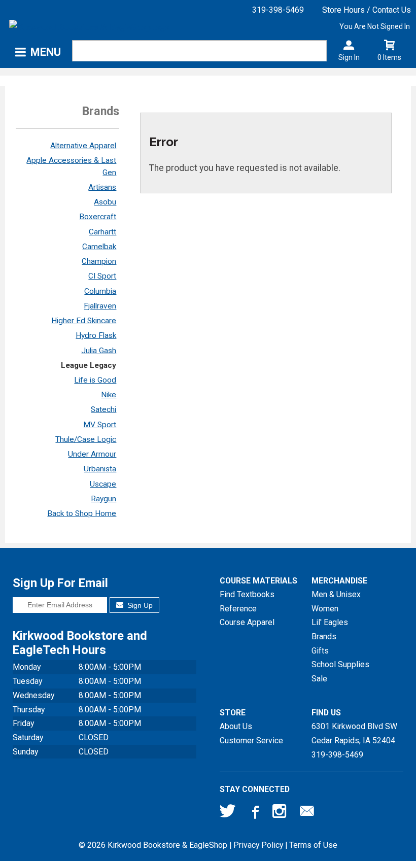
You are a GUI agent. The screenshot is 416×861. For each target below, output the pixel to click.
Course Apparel (247, 622)
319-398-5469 (278, 10)
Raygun (103, 498)
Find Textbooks (247, 594)
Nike (108, 394)
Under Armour (92, 454)
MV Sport (99, 424)
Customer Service (251, 740)
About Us (236, 726)
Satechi (103, 409)
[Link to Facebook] (254, 813)
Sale (319, 678)
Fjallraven (100, 306)
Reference (238, 608)
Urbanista (100, 468)
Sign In (349, 57)
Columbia (100, 291)
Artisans (102, 187)
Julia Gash (98, 350)
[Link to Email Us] (307, 813)
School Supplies (340, 664)
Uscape (103, 484)
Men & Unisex (336, 594)
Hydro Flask (96, 335)
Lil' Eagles (329, 622)
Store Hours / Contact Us (366, 10)
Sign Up (139, 605)
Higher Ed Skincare (83, 320)
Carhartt (102, 231)
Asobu (105, 201)
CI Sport (102, 276)
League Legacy (88, 365)
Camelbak (99, 246)
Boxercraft (97, 216)
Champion (99, 261)
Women (324, 608)
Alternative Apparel (83, 145)
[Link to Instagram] (280, 813)
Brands (323, 636)
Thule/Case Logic (85, 439)
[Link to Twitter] (228, 813)
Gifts (320, 651)
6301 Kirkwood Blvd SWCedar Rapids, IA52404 (354, 733)
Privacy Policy (258, 845)
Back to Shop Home (81, 513)
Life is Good (95, 380)
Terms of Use (313, 845)
